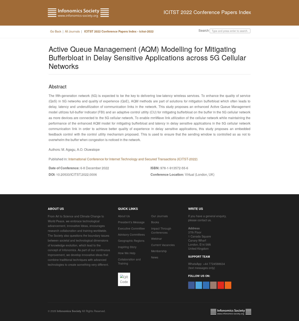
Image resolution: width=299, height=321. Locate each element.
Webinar (156, 238)
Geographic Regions (131, 241)
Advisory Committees (131, 234)
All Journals (72, 31)
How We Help (126, 253)
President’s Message (131, 222)
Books (155, 222)
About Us (124, 216)
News (154, 257)
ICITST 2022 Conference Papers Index (207, 11)
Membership (159, 251)
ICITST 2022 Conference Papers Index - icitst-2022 (118, 31)
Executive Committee (131, 228)
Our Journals (159, 216)
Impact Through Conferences (161, 230)
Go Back (55, 31)
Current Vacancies (163, 245)
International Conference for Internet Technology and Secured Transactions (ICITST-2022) (133, 159)
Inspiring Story (127, 247)
